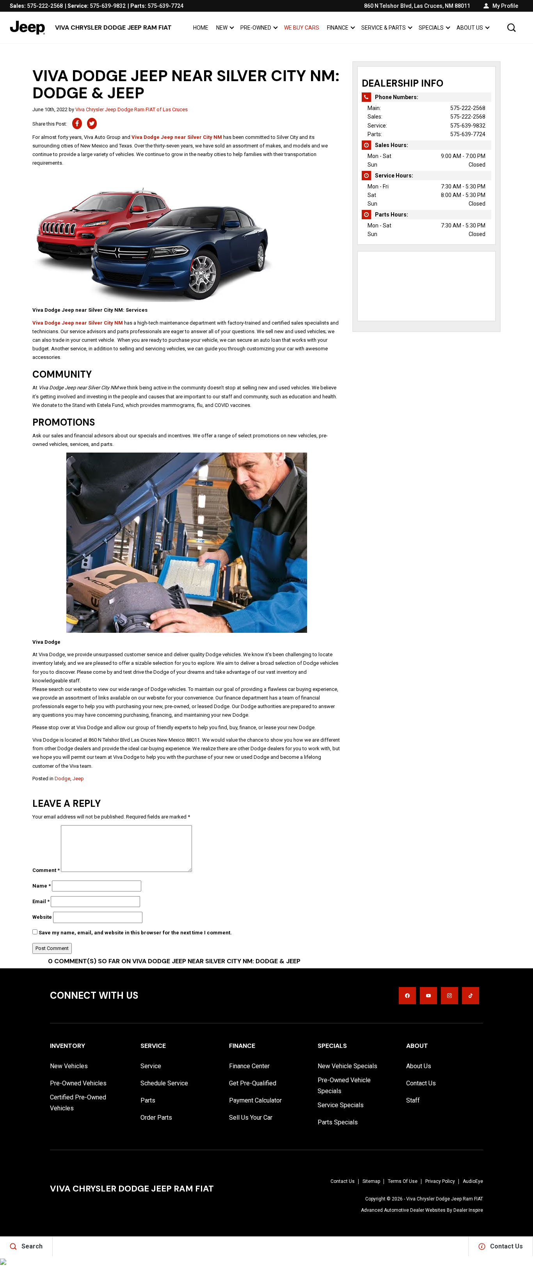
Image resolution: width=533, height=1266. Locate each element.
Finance (337, 28)
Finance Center (249, 1066)
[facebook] (407, 995)
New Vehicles (69, 1066)
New (221, 28)
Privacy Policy (440, 1181)
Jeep (78, 778)
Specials (431, 28)
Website (42, 917)
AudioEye (473, 1181)
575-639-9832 (467, 126)
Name (41, 886)
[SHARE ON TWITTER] (92, 123)
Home (200, 28)
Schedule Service (164, 1083)
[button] (511, 27)
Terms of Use (403, 1181)
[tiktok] (470, 995)
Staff (413, 1100)
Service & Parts (383, 28)
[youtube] (428, 995)
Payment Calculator (255, 1100)
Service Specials (341, 1105)
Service (150, 1066)
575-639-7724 (467, 134)
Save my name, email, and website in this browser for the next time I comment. (135, 933)
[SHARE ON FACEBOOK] (77, 123)
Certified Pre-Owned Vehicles (78, 1103)
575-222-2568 (467, 108)
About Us (470, 28)
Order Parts (156, 1117)
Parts (147, 1100)
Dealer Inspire (468, 1210)
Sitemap (371, 1181)
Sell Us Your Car (250, 1117)
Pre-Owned (255, 28)
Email (41, 901)
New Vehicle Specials (347, 1066)
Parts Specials (338, 1122)
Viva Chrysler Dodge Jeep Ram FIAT (444, 1199)
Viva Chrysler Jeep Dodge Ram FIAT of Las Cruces (131, 109)
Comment (46, 870)
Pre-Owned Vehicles (78, 1083)
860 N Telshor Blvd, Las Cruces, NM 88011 (417, 6)
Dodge (62, 778)
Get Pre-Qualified (252, 1083)
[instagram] (449, 995)
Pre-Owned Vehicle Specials (344, 1085)
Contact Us (421, 1083)
